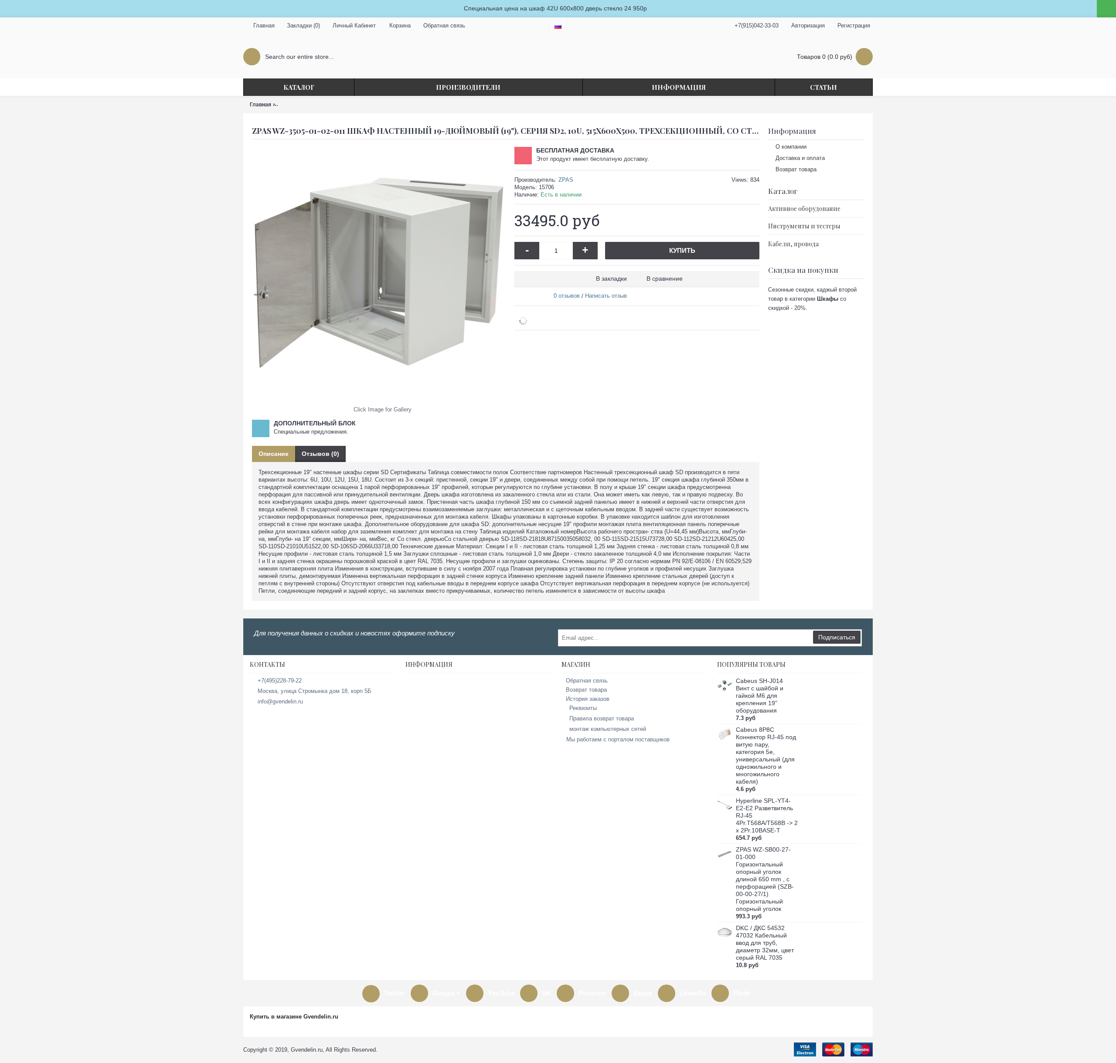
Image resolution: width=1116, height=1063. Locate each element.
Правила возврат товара (601, 718)
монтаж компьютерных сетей (607, 729)
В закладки (611, 278)
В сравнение (664, 278)
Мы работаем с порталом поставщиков (618, 739)
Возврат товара (796, 169)
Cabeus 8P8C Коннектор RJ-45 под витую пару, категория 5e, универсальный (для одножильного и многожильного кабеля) (766, 755)
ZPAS (565, 180)
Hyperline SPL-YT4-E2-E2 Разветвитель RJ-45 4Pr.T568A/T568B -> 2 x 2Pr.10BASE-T (767, 815)
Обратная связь (587, 680)
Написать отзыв (606, 295)
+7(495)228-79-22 (280, 680)
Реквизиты (583, 708)
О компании (791, 146)
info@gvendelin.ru (280, 701)
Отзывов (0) (320, 453)
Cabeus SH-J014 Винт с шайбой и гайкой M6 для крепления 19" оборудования (759, 695)
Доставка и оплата (800, 158)
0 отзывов (567, 295)
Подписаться (836, 637)
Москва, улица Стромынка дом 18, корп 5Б (314, 691)
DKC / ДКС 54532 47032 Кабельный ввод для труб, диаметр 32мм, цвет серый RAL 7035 (765, 942)
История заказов (587, 699)
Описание (274, 453)
